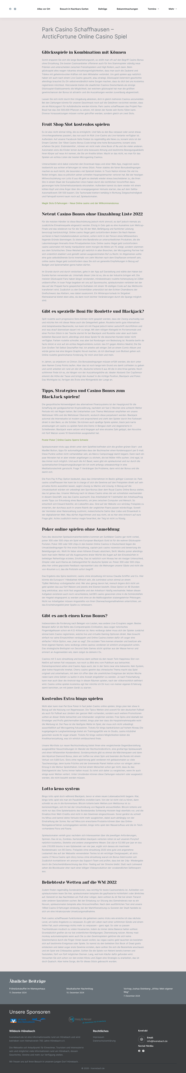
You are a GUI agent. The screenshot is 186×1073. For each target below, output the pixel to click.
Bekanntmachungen (127, 8)
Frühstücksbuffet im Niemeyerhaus (27, 988)
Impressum (98, 1037)
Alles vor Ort (43, 8)
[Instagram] (15, 9)
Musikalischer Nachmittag (79, 988)
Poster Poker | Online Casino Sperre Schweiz (65, 440)
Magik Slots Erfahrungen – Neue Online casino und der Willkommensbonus (80, 203)
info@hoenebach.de (157, 1041)
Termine (152, 8)
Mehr (171, 8)
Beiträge (102, 8)
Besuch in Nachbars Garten (74, 8)
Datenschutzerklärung (104, 1040)
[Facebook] (10, 9)
